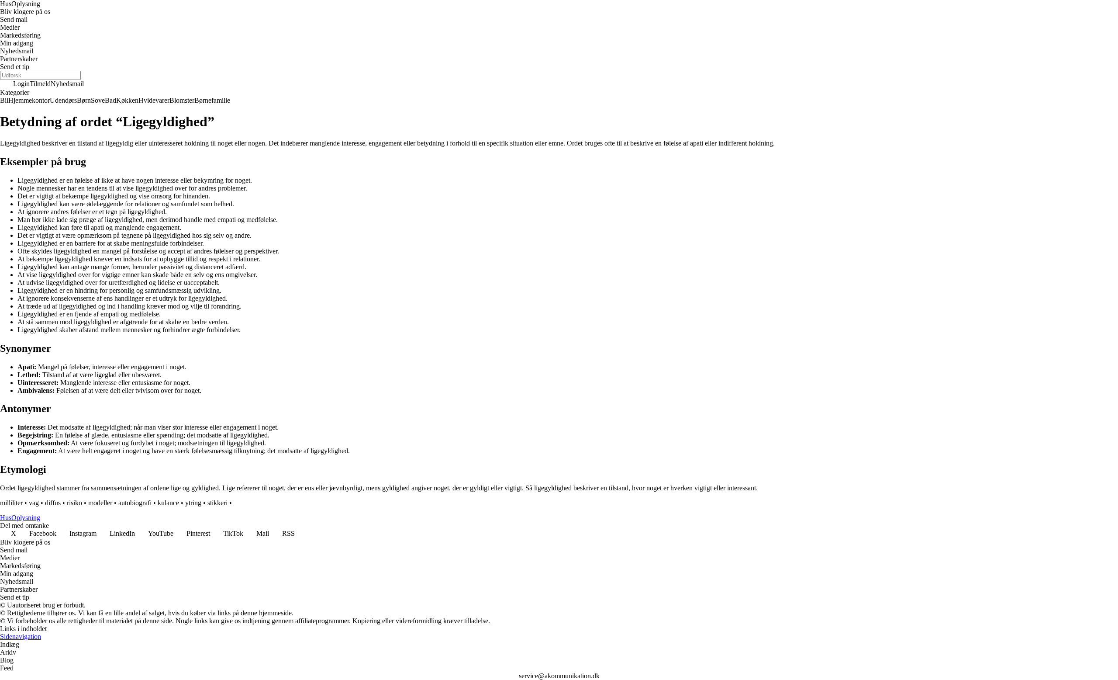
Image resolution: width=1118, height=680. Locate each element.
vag (34, 503)
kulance (168, 503)
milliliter (11, 503)
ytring (193, 503)
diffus (53, 503)
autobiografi (135, 503)
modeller (100, 503)
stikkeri (217, 503)
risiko (74, 503)
